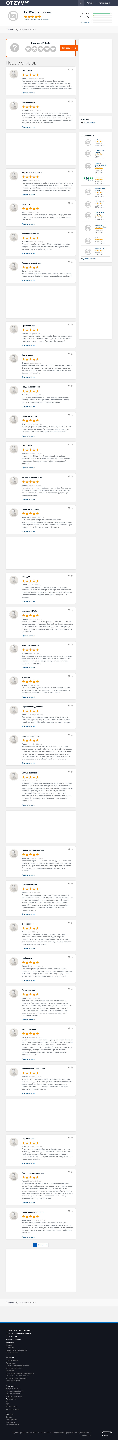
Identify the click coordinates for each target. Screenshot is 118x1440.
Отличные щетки (29, 885)
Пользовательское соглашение (18, 1330)
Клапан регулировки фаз (33, 850)
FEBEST (97, 139)
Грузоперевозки (12, 1360)
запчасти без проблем (32, 477)
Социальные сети (13, 1394)
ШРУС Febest (99, 201)
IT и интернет (11, 1386)
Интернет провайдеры (14, 1391)
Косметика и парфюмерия (16, 1378)
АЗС (7, 1402)
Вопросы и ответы (28, 29)
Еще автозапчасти (88, 259)
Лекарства (10, 1348)
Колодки (26, 204)
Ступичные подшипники (32, 707)
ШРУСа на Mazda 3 (30, 773)
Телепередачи (11, 1420)
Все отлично (27, 355)
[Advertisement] (40, 149)
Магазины (10, 1371)
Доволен (26, 677)
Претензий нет (28, 326)
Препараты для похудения (16, 1350)
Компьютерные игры (14, 1396)
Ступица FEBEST (100, 249)
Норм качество (29, 1139)
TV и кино (9, 1414)
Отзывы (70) (12, 29)
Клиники (9, 1345)
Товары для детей (13, 1381)
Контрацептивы (12, 1353)
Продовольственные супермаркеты (20, 1373)
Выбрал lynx (27, 958)
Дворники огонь (29, 924)
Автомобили (11, 1399)
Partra (97, 238)
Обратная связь (12, 1336)
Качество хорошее (30, 416)
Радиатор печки (29, 1029)
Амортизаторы (28, 990)
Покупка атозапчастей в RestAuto (100, 165)
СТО (7, 1404)
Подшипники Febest (99, 213)
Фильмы (9, 1417)
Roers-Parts (99, 178)
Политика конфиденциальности (18, 1333)
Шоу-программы (12, 1425)
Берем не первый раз (31, 263)
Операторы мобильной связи (17, 1365)
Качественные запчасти (33, 1212)
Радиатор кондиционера (33, 1173)
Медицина (10, 1342)
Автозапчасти (89, 123)
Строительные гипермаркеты (17, 1376)
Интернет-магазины (13, 1389)
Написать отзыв (69, 48)
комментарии (29, 93)
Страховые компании (14, 1368)
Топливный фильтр (30, 234)
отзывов (85, 22)
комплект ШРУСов (30, 611)
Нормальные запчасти (32, 172)
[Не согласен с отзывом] (69, 70)
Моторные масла (12, 1409)
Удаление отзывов (13, 1339)
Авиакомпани (11, 1363)
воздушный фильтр (30, 736)
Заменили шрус (29, 102)
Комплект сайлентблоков (33, 1069)
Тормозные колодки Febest (100, 226)
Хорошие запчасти (30, 645)
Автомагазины (11, 1407)
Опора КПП (27, 71)
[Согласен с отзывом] (71, 70)
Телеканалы (10, 1422)
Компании (10, 1358)
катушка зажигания (31, 387)
